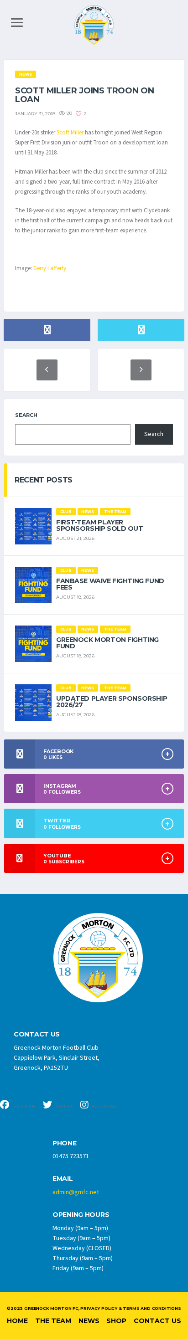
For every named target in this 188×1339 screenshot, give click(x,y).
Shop (116, 1321)
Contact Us (157, 1321)
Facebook (23, 1106)
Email (62, 1179)
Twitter (63, 1106)
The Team (53, 1321)
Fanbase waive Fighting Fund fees (110, 584)
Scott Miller (70, 132)
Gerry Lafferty (49, 268)
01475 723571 (70, 1156)
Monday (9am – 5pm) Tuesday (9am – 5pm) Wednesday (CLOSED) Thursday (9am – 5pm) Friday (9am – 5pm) (82, 1248)
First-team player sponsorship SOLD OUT (99, 525)
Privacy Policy (98, 1308)
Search (26, 415)
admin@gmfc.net (75, 1192)
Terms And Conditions (152, 1308)
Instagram (104, 1106)
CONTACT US (37, 1034)
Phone (64, 1143)
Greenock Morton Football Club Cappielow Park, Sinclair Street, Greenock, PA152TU (56, 1057)
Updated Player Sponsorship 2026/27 (111, 701)
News (88, 1321)
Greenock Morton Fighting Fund (107, 643)
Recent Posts (44, 480)
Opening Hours (80, 1215)
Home (17, 1321)
